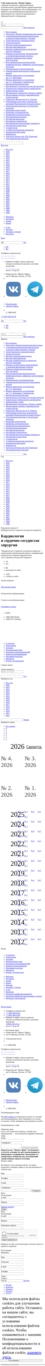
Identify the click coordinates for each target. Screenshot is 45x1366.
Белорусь (9, 1287)
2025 (8, 154)
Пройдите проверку (30, 1148)
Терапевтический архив (15, 132)
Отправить (36, 1191)
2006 (8, 195)
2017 (8, 171)
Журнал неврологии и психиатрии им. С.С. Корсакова (20, 76)
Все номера (10, 726)
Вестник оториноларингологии (19, 45)
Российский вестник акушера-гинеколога (23, 123)
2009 (8, 189)
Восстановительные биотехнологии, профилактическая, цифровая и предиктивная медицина (24, 64)
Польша (9, 1291)
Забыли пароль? (7, 1207)
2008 (8, 191)
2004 (8, 200)
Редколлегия (11, 646)
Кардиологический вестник (17, 84)
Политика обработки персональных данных (24, 996)
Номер (26, 720)
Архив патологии (13, 43)
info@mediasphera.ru (14, 278)
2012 (8, 182)
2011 (7, 184)
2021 (8, 162)
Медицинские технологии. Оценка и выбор (24, 93)
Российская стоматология (16, 121)
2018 (8, 169)
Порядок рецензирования (16, 654)
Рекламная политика (14, 656)
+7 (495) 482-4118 (13, 1013)
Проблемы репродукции (16, 110)
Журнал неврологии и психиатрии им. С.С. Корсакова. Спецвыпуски (20, 81)
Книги (8, 223)
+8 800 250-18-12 (13, 1024)
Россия (26, 1281)
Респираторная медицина (16, 117)
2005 (8, 197)
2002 (8, 204)
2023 (8, 158)
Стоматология (11, 128)
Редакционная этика (14, 650)
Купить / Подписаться (15, 661)
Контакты (10, 234)
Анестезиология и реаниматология (20, 41)
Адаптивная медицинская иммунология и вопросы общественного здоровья (22, 37)
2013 (8, 180)
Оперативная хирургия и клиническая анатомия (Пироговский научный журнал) (23, 103)
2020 (8, 165)
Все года (4, 145)
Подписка (10, 219)
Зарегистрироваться (9, 1240)
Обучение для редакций (15, 998)
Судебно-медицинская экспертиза (20, 130)
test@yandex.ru (10, 1117)
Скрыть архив (6, 665)
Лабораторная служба (15, 91)
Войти (4, 1209)
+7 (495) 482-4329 (13, 1015)
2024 (8, 156)
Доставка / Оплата (13, 232)
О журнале (10, 643)
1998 (8, 213)
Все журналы (29, 28)
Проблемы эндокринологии (17, 112)
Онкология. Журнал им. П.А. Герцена (21, 99)
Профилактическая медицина (18, 115)
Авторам (9, 648)
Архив (8, 221)
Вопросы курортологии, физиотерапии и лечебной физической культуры (22, 55)
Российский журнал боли (16, 126)
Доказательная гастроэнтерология (20, 69)
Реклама (9, 230)
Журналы (9, 217)
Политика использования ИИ (18, 652)
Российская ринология (15, 119)
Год (25, 454)
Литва (8, 1294)
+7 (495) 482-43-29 (8, 317)
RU (25, 242)
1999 (8, 210)
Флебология (11, 134)
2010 (8, 186)
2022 (8, 160)
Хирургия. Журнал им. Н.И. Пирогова (21, 136)
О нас (8, 227)
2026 (8, 152)
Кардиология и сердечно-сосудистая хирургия (25, 86)
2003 (8, 202)
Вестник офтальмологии (16, 47)
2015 (8, 176)
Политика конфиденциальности (19, 994)
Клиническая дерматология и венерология (23, 89)
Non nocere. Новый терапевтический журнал (24, 34)
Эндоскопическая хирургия (17, 139)
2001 (8, 206)
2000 (8, 208)
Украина (9, 1289)
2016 (8, 173)
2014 (8, 178)
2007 (8, 193)
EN (7, 247)
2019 (8, 167)
